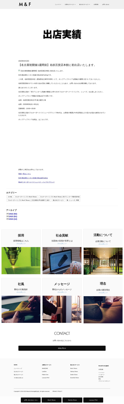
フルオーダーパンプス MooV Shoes (26, 196)
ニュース (57, 4)
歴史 (100, 379)
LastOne (44, 371)
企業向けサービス (69, 4)
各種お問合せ (62, 348)
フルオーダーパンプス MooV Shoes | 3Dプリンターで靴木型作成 (59, 196)
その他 (10, 196)
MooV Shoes (52, 400)
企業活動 (101, 369)
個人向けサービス (84, 4)
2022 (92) (13, 214)
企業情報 (96, 4)
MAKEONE (45, 368)
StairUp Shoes (72, 400)
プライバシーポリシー (104, 381)
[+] (8, 213)
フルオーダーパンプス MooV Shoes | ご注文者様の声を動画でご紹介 (29, 200)
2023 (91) (13, 216)
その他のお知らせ (18, 377)
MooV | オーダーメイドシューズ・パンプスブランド (36, 182)
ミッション (101, 372)
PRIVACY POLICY (57, 391)
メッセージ (101, 374)
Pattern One (45, 374)
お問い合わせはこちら (31, 400)
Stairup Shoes (74, 371)
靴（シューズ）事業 (73, 200)
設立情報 (101, 376)
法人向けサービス (18, 371)
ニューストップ (18, 368)
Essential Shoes (74, 377)
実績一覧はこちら (24, 174)
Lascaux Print (93, 400)
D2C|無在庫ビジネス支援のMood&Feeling (33, 178)
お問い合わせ (105, 4)
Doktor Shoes (74, 374)
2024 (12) (13, 219)
